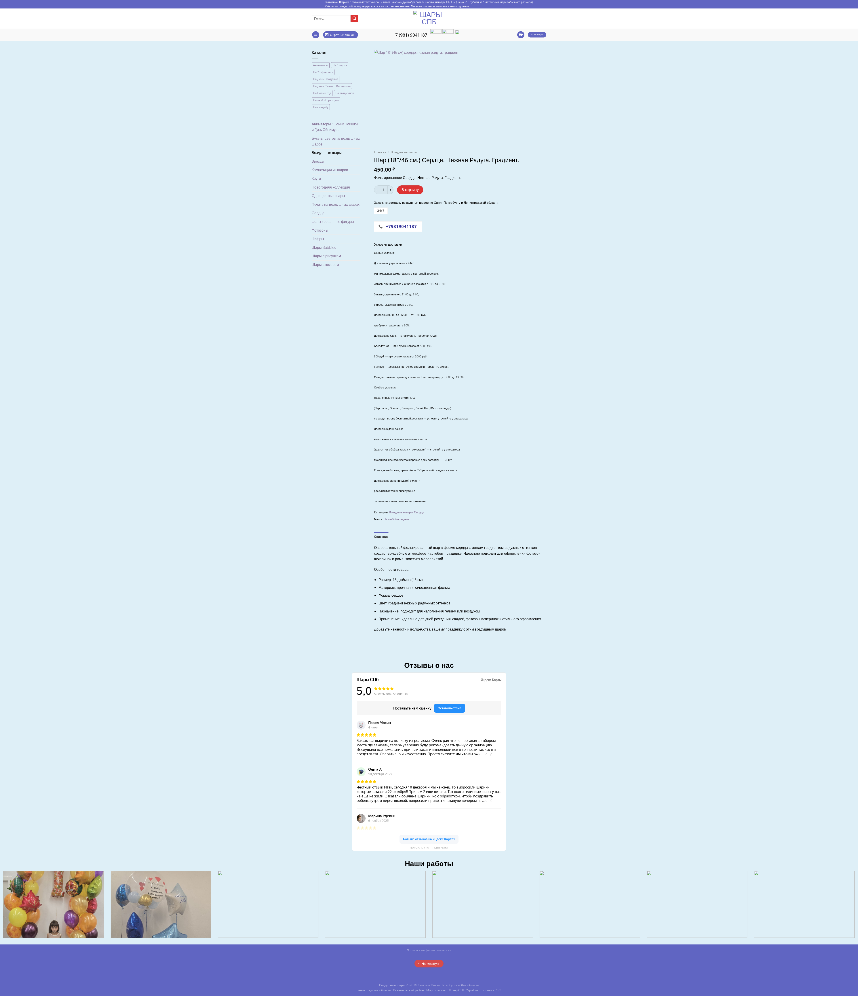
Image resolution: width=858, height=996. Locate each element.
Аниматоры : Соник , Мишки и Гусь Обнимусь (335, 127)
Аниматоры (320, 65)
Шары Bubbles (324, 247)
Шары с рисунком (326, 255)
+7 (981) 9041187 (410, 35)
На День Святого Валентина (332, 86)
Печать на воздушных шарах (336, 204)
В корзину (410, 189)
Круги (316, 178)
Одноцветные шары (328, 195)
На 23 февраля (323, 72)
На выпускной (344, 93)
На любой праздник (326, 100)
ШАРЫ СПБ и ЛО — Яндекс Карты (429, 848)
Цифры (318, 238)
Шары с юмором (325, 264)
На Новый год (322, 93)
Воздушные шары (327, 152)
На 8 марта (339, 65)
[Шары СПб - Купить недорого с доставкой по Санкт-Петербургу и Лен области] (429, 18)
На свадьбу (320, 107)
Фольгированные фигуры (333, 221)
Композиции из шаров (330, 169)
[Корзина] (520, 35)
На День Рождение (325, 79)
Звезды (318, 161)
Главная (380, 152)
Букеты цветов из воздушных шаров (336, 141)
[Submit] (354, 19)
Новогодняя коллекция (331, 187)
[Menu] (315, 35)
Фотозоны (320, 230)
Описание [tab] (381, 537)
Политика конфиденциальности (429, 950)
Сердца (318, 212)
